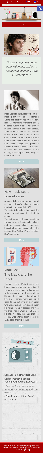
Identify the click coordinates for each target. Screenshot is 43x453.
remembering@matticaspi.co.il (21, 381)
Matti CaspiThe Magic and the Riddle (18, 274)
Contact (20, 2)
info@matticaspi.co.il (25, 374)
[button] (21, 161)
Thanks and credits (16, 396)
